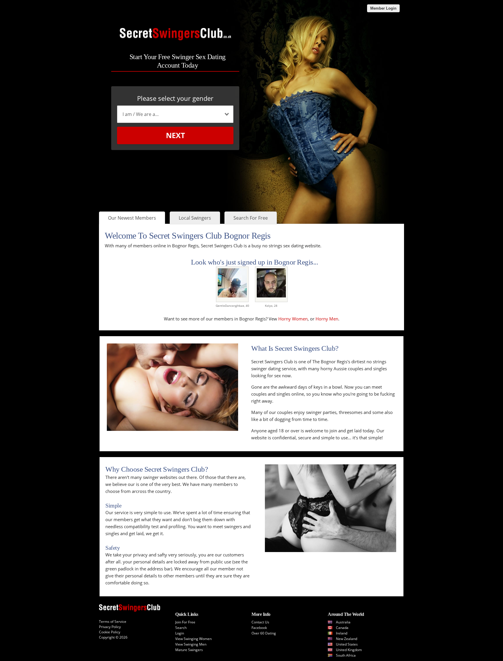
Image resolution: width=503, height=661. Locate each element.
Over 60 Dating (264, 633)
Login (179, 633)
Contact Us (260, 622)
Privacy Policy (110, 626)
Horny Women (293, 319)
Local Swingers (195, 218)
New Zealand (346, 638)
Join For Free (185, 622)
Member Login (383, 8)
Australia (343, 622)
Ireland (341, 633)
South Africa (346, 655)
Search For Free (250, 218)
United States (347, 644)
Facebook (259, 627)
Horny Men (327, 319)
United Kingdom (349, 649)
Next (175, 135)
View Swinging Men (190, 644)
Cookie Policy (109, 632)
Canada (342, 627)
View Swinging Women (193, 638)
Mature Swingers (189, 649)
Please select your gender (175, 98)
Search (181, 627)
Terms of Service (112, 621)
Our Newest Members (132, 218)
